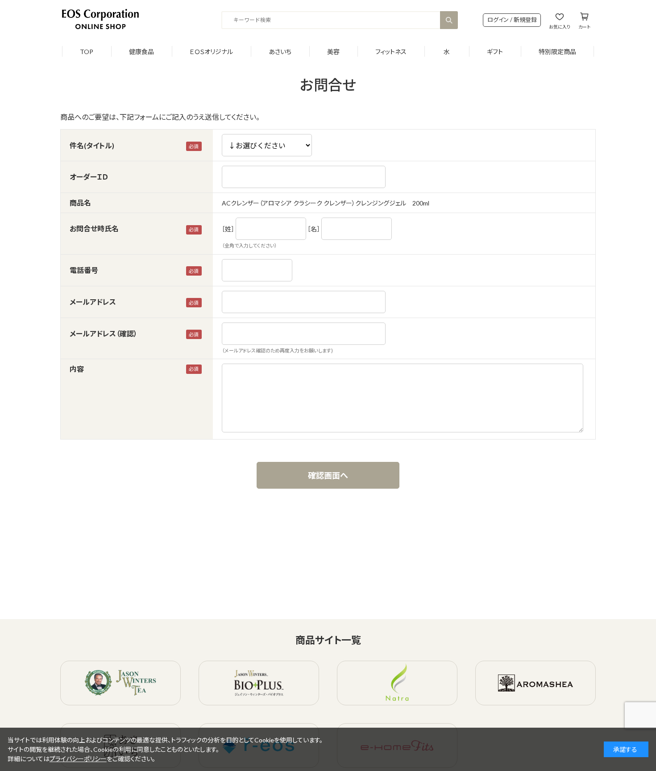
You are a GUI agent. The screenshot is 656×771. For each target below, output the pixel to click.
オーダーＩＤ (89, 176)
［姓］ (228, 229)
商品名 (80, 202)
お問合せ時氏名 (94, 228)
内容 (77, 369)
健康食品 (141, 51)
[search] (449, 20)
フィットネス (391, 51)
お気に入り (559, 26)
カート (584, 26)
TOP (86, 51)
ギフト (495, 51)
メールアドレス (93, 302)
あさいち (280, 51)
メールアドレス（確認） (103, 333)
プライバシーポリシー (78, 759)
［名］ (313, 229)
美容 (333, 51)
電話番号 (84, 270)
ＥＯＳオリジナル (211, 51)
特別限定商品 (557, 51)
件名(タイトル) (92, 145)
